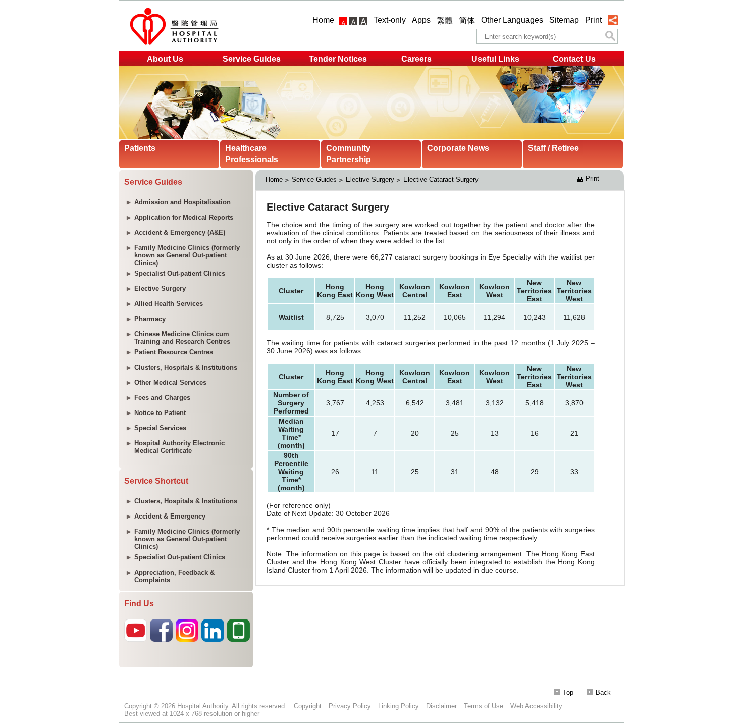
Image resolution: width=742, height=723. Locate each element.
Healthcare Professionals (251, 154)
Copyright (308, 706)
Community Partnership (348, 154)
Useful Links (495, 59)
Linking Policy (398, 706)
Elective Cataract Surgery (441, 179)
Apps (421, 20)
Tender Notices (338, 59)
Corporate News (458, 148)
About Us (165, 59)
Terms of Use (483, 706)
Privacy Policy (350, 706)
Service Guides (252, 59)
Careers (416, 59)
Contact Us (574, 59)
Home (323, 20)
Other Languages (512, 20)
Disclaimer (441, 706)
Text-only (390, 20)
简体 (467, 20)
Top (568, 692)
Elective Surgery (370, 179)
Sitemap (564, 20)
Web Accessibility (536, 706)
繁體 (445, 20)
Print (593, 20)
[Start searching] (610, 36)
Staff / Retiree (553, 148)
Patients (139, 148)
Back (603, 692)
